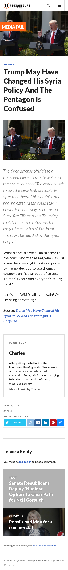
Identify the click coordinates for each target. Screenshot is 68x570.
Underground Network (38, 560)
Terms (10, 565)
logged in (25, 461)
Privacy (59, 560)
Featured (9, 64)
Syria (8, 411)
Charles (17, 353)
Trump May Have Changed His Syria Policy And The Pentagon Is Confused (31, 315)
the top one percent (44, 545)
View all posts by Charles (24, 389)
